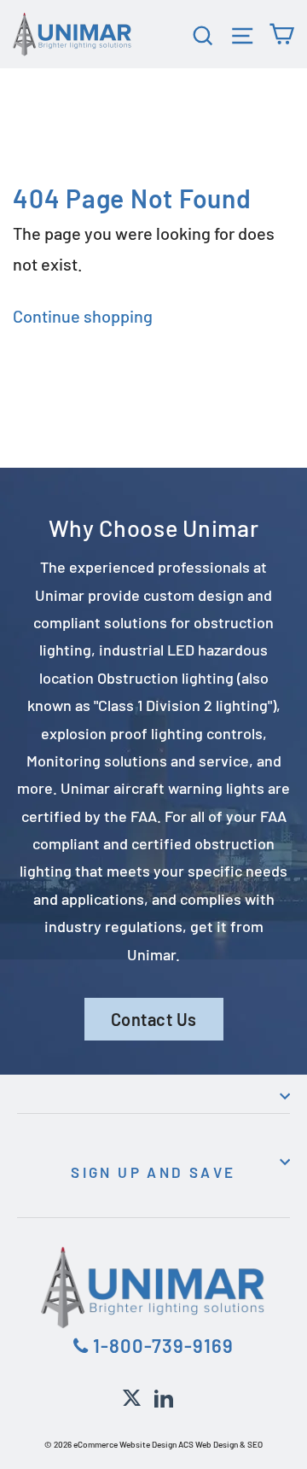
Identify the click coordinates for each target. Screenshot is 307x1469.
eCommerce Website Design (125, 1444)
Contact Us (154, 1019)
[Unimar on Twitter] (132, 1395)
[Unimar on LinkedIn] (163, 1395)
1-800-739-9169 (161, 1345)
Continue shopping (83, 316)
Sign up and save (153, 1171)
